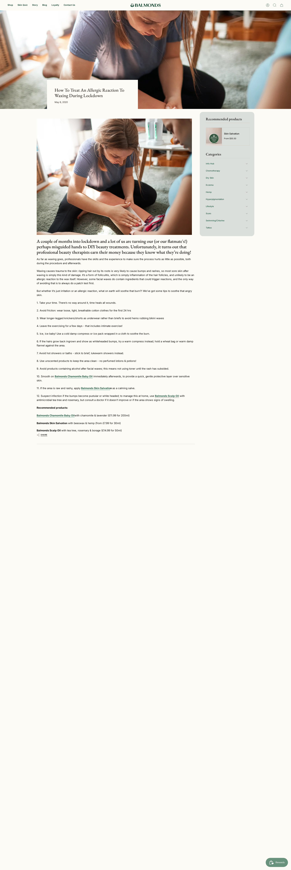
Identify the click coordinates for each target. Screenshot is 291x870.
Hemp (209, 192)
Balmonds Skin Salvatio (95, 388)
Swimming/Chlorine (215, 220)
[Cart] (281, 5)
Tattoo (209, 227)
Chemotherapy (213, 170)
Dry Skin (210, 178)
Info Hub (210, 163)
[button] (10, 5)
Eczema (209, 185)
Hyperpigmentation (215, 199)
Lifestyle (210, 206)
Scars (208, 213)
